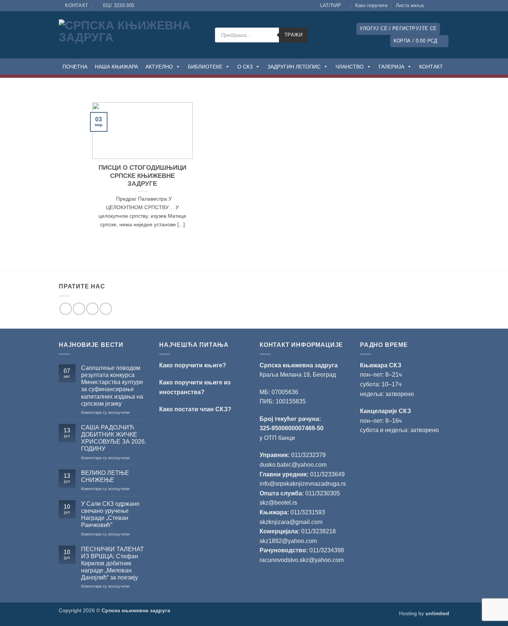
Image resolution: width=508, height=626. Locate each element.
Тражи (293, 35)
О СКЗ (245, 67)
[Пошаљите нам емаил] (92, 309)
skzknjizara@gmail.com (291, 522)
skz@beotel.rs (278, 502)
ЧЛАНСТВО (349, 67)
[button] (398, 29)
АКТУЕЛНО (159, 67)
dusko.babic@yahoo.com (293, 464)
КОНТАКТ (431, 67)
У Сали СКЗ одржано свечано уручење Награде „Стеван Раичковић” (110, 514)
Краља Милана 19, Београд (298, 374)
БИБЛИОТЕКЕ (205, 67)
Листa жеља (410, 5)
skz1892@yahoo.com (288, 541)
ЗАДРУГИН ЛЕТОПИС (294, 67)
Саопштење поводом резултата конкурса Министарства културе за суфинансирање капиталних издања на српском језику (112, 386)
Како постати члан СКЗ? (195, 409)
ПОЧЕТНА (74, 67)
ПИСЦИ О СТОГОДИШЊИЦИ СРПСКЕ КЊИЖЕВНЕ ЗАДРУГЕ (142, 175)
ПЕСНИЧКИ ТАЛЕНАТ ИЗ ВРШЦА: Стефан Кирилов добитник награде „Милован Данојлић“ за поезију (112, 563)
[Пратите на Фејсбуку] (431, 5)
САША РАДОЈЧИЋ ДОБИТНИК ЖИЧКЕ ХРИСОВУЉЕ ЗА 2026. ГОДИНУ (113, 438)
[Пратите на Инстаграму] (438, 5)
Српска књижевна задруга (299, 365)
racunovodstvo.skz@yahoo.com (302, 560)
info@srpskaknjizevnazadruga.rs (303, 483)
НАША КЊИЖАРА (116, 67)
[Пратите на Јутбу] (445, 5)
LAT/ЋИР (330, 5)
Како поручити (371, 5)
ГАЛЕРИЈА (391, 67)
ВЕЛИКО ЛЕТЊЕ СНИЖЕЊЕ (105, 476)
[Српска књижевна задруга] (131, 34)
